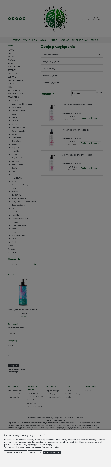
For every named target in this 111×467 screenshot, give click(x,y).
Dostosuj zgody (35, 452)
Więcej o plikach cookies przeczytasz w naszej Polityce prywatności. (31, 447)
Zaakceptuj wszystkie (52, 452)
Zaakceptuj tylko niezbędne (16, 452)
